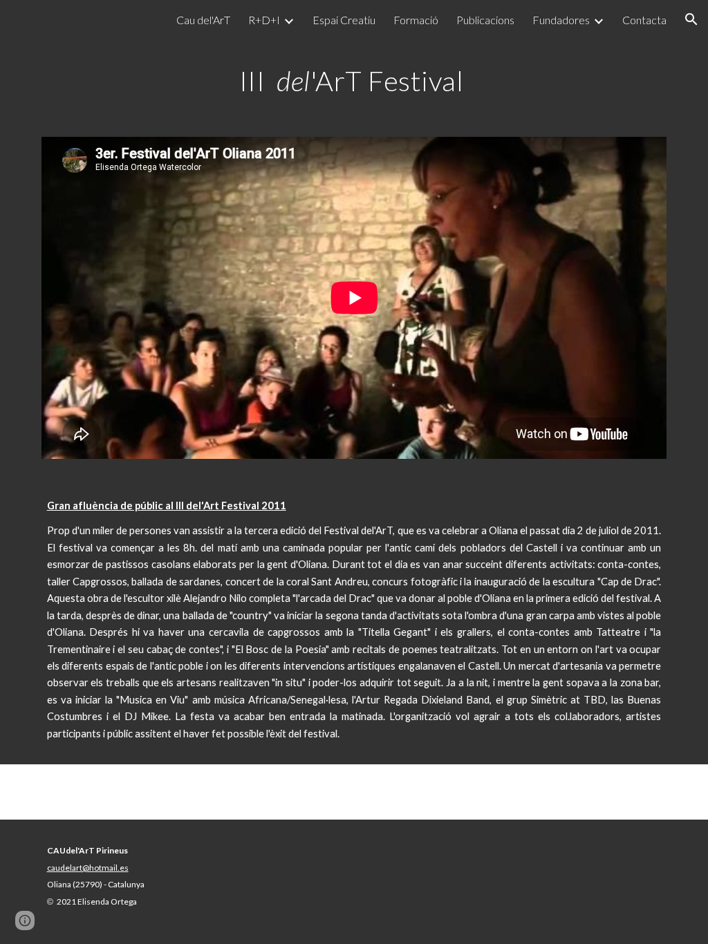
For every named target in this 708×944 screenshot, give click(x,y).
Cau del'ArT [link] (203, 19)
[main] (354, 79)
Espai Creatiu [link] (344, 19)
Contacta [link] (644, 19)
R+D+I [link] (264, 19)
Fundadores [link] (561, 19)
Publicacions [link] (485, 19)
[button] (691, 19)
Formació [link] (415, 19)
